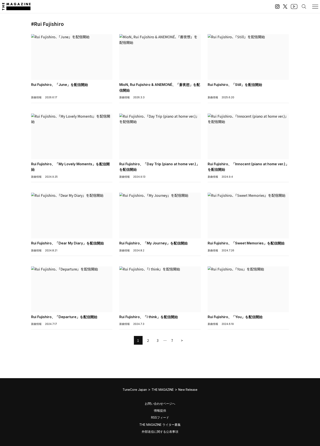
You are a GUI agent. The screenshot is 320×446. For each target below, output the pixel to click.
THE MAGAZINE (163, 389)
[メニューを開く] (315, 6)
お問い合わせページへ (160, 403)
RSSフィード (160, 417)
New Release (187, 389)
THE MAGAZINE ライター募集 (160, 424)
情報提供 (160, 410)
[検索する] (304, 6)
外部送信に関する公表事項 (160, 431)
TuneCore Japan (135, 389)
